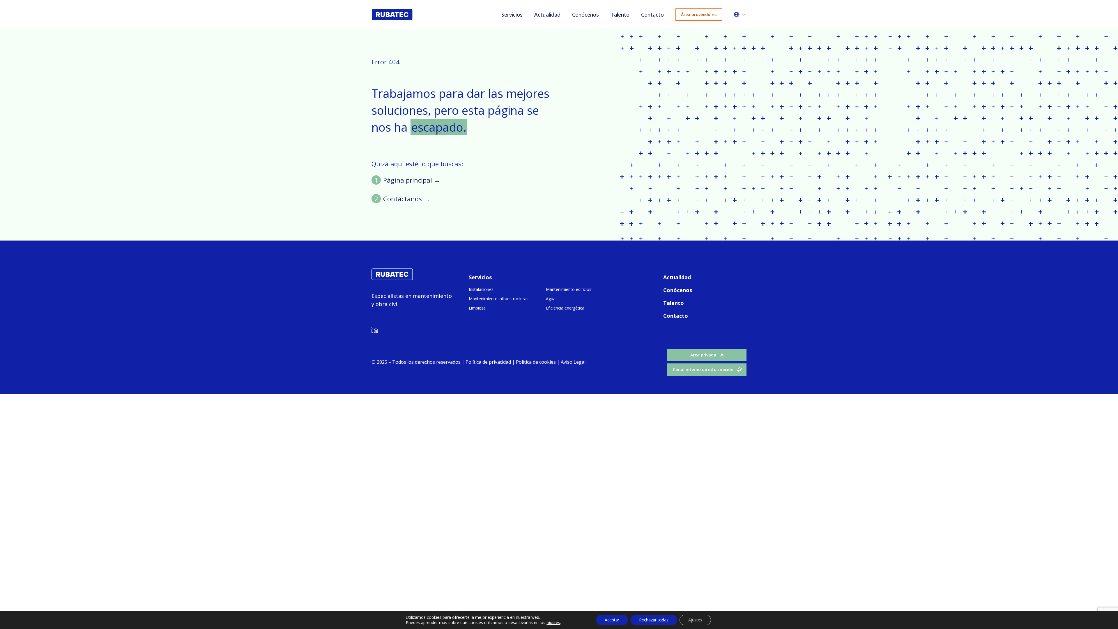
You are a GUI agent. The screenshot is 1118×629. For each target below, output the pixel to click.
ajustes (553, 622)
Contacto (652, 14)
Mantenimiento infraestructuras (498, 298)
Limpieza (477, 308)
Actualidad (547, 14)
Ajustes (695, 620)
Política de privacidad (488, 362)
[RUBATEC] (392, 278)
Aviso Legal (572, 362)
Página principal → (411, 180)
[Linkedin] (375, 330)
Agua (551, 298)
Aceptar (612, 620)
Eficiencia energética (565, 308)
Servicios (512, 14)
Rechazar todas (653, 620)
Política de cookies (536, 362)
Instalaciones (481, 289)
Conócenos (585, 14)
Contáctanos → (406, 198)
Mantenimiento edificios (568, 289)
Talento (620, 14)
